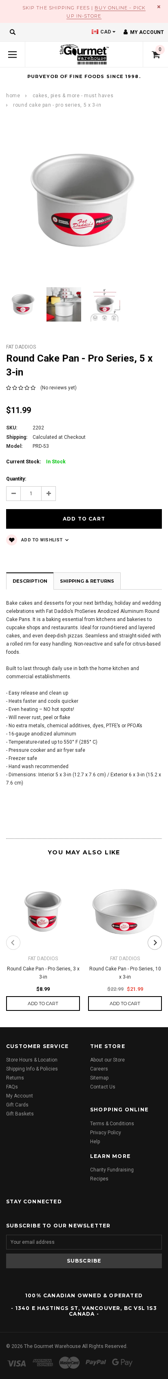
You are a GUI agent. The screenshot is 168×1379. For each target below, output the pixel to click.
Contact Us (102, 1087)
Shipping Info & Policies (32, 1069)
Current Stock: (36, 462)
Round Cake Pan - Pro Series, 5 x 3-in (57, 105)
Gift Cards (17, 1105)
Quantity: (16, 479)
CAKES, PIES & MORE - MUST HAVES (73, 95)
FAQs (12, 1087)
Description (30, 581)
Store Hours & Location (31, 1060)
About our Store (107, 1060)
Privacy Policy (105, 1132)
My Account (19, 1096)
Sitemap (99, 1078)
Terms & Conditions (112, 1123)
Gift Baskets (20, 1114)
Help (95, 1141)
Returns (15, 1078)
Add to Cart (43, 1003)
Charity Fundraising (112, 1170)
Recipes (99, 1179)
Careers (99, 1069)
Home (13, 95)
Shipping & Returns (87, 581)
